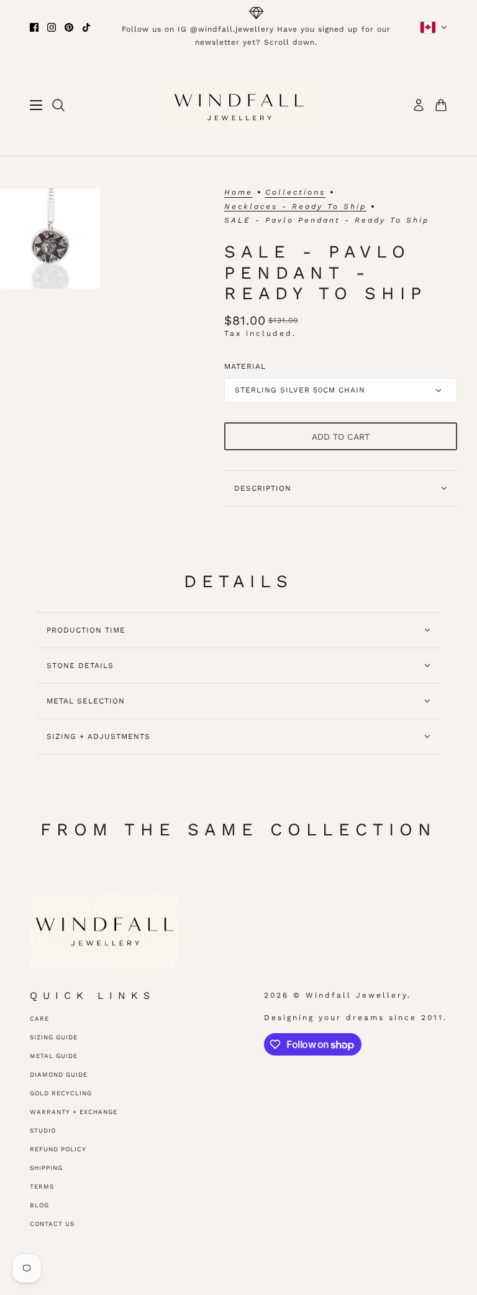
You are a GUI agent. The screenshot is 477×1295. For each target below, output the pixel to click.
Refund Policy (58, 1149)
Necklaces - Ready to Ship (295, 207)
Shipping (46, 1167)
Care (39, 1018)
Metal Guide (54, 1055)
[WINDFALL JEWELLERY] (239, 105)
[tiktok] (86, 27)
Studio (43, 1130)
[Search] (58, 105)
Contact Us (52, 1223)
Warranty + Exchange (73, 1111)
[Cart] (441, 105)
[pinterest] (69, 27)
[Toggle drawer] (36, 105)
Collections (295, 192)
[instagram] (51, 27)
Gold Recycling (61, 1093)
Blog (39, 1205)
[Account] (418, 105)
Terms (42, 1186)
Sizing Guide (54, 1037)
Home (238, 192)
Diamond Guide (59, 1074)
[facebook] (34, 27)
